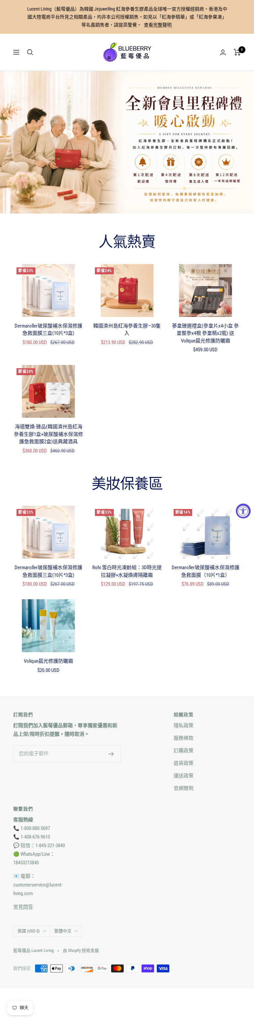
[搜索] (30, 52)
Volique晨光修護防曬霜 (48, 661)
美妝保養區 (127, 484)
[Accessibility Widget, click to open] (243, 511)
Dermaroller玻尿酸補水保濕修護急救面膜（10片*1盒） (205, 571)
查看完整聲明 (158, 24)
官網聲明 (183, 788)
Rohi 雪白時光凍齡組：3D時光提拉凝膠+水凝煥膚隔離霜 (127, 571)
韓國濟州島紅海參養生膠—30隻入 (127, 329)
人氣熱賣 (127, 242)
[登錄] (223, 52)
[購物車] (237, 52)
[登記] (111, 754)
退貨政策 (183, 763)
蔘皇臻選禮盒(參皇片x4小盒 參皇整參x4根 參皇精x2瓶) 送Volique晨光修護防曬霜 (205, 333)
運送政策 (183, 776)
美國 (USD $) (29, 930)
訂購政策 (183, 751)
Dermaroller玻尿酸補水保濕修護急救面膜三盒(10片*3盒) (48, 329)
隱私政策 (183, 725)
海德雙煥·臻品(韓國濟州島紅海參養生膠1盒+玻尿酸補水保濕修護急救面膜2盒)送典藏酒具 (48, 434)
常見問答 (23, 907)
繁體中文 (62, 930)
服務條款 (183, 738)
